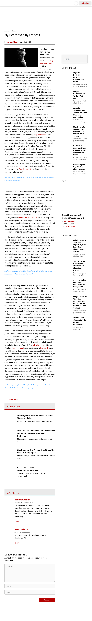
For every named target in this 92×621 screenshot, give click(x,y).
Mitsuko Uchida (39, 345)
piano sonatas (41, 134)
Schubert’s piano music (27, 217)
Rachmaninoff (70, 226)
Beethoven (14, 399)
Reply (16, 543)
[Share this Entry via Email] (28, 617)
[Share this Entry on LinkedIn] (56, 617)
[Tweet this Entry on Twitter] (49, 617)
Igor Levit (44, 348)
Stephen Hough (17, 348)
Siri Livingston (69, 221)
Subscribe (85, 3)
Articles (7, 31)
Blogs (14, 31)
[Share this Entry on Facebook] (42, 617)
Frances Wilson (12, 42)
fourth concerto (25, 169)
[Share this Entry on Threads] (63, 617)
